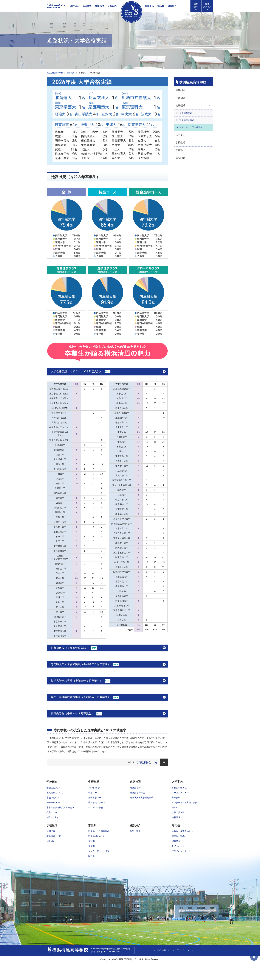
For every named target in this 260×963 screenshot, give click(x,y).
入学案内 (112, 6)
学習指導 (87, 6)
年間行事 (50, 831)
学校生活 (149, 6)
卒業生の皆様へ (179, 836)
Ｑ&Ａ (174, 807)
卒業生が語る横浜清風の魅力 (60, 807)
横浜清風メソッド (96, 802)
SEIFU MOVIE (53, 802)
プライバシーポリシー (182, 851)
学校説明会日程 (146, 762)
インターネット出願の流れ (184, 802)
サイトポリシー (179, 846)
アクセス (207, 5)
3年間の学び (94, 787)
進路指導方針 (185, 113)
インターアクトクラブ (98, 851)
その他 (176, 825)
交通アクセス (52, 812)
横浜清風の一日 (53, 836)
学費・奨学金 (178, 812)
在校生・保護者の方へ (182, 831)
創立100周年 (52, 817)
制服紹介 (50, 841)
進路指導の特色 (186, 120)
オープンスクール (180, 792)
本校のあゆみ (52, 797)
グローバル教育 (95, 807)
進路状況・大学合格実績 (191, 127)
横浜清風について (54, 792)
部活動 (160, 6)
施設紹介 (172, 6)
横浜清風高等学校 (131, 12)
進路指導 (99, 6)
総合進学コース (95, 797)
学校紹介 (74, 6)
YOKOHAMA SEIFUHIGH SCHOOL (56, 6)
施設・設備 (135, 831)
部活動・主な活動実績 (98, 831)
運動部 (91, 841)
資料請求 (196, 5)
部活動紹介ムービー (97, 836)
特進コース (93, 792)
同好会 (91, 856)
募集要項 (176, 797)
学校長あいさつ (53, 787)
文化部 (91, 846)
